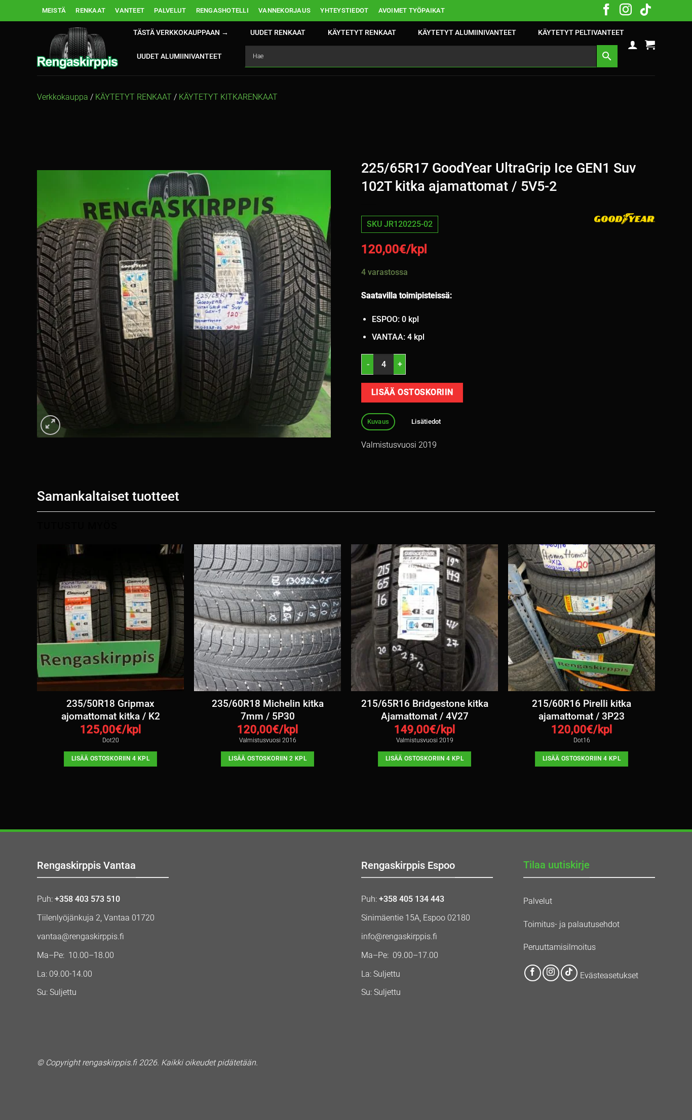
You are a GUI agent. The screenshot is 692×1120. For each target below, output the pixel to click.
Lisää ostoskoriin (412, 392)
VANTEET (129, 10)
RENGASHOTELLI (222, 10)
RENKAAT (90, 10)
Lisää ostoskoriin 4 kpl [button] (110, 758)
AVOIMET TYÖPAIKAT (411, 10)
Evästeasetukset (609, 975)
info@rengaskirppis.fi (399, 936)
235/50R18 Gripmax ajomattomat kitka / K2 (110, 710)
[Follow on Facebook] (606, 10)
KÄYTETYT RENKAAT (362, 32)
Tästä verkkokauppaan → (180, 32)
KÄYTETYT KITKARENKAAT (228, 97)
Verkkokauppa (62, 97)
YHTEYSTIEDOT (344, 10)
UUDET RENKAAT (277, 32)
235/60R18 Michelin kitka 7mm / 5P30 (268, 710)
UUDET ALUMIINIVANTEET (179, 56)
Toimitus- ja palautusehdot (571, 924)
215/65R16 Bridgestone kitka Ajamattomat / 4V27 (424, 710)
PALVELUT (170, 10)
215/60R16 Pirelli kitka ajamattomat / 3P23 (581, 710)
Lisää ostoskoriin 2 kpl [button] (267, 758)
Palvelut (537, 901)
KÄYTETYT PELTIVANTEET (581, 32)
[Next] (654, 670)
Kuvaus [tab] (378, 421)
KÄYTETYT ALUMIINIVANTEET (467, 32)
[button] (633, 44)
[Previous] (37, 670)
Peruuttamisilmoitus (559, 947)
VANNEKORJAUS (284, 10)
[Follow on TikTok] (645, 10)
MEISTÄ (54, 10)
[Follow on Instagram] (626, 10)
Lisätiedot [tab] (426, 421)
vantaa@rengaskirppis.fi (80, 936)
